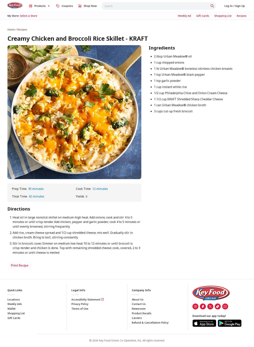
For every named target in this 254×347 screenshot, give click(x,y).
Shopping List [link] (16, 313)
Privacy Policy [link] (79, 304)
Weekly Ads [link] (14, 304)
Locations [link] (13, 299)
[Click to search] (212, 6)
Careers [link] (137, 318)
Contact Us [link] (139, 304)
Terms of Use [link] (79, 308)
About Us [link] (137, 299)
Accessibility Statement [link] (85, 299)
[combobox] (158, 6)
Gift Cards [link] (13, 318)
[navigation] (127, 29)
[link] (14, 5)
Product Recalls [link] (141, 313)
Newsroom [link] (139, 308)
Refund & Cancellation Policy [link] (150, 322)
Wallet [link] (11, 308)
